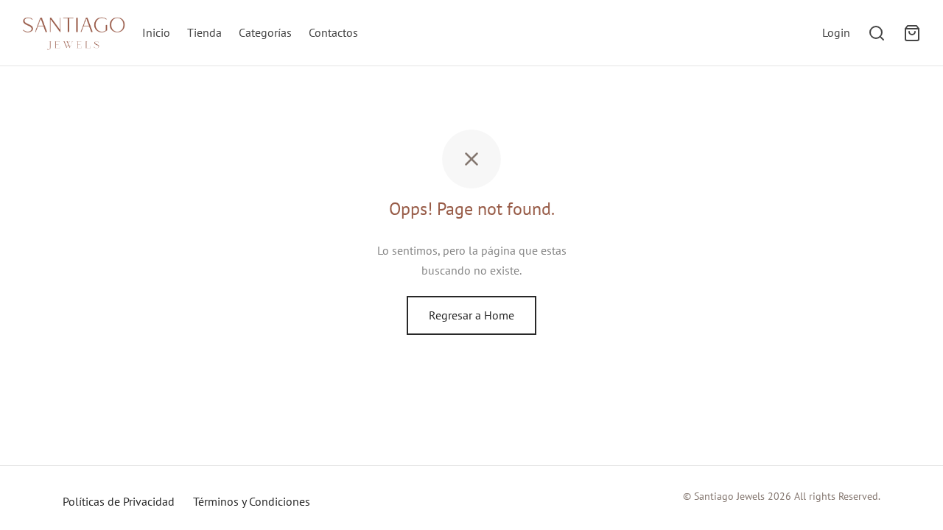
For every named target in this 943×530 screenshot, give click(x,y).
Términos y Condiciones (251, 501)
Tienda (204, 32)
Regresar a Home (471, 315)
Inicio (156, 32)
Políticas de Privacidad (119, 501)
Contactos (333, 32)
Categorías (265, 32)
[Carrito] (912, 33)
